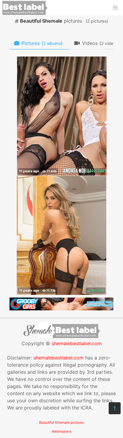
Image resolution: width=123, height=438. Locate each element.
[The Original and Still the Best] (61, 309)
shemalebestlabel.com (77, 343)
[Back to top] (115, 408)
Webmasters (62, 431)
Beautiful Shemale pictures (61, 422)
